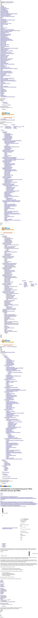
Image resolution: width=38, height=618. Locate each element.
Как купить (6, 462)
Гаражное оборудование (8, 497)
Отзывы (3, 544)
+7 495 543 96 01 (3, 95)
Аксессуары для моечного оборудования (15, 421)
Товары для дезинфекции (10, 411)
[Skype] (9, 486)
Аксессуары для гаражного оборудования (15, 372)
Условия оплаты (3, 589)
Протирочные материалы (10, 393)
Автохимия (8, 359)
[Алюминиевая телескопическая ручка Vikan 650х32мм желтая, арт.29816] (10, 528)
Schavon (1, 501)
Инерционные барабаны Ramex (8, 501)
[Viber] (6, 486)
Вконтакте (4, 109)
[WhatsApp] (8, 486)
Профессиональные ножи (10, 401)
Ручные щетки (15, 504)
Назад (6, 355)
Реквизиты (2, 591)
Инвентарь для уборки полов (20, 502)
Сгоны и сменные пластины (22, 504)
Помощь (1, 593)
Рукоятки (11, 504)
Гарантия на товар (3, 597)
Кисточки (27, 502)
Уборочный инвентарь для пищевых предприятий (14, 440)
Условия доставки (3, 590)
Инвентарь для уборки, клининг (11, 381)
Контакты (2, 585)
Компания (6, 467)
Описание (4, 543)
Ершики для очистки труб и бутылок (20, 501)
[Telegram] (10, 486)
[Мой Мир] (3, 486)
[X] (5, 486)
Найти (2, 610)
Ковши (30, 502)
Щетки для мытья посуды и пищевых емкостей (12, 505)
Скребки (28, 504)
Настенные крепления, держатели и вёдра (24, 503)
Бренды (1, 581)
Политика (2, 592)
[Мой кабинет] (0, 336)
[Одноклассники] (2, 486)
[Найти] (1, 4)
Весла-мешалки (12, 502)
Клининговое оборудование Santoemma (13, 389)
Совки (31, 504)
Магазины (2, 588)
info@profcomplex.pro (4, 106)
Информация (2, 586)
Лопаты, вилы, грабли (13, 503)
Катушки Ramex (7, 502)
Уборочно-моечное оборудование (12, 419)
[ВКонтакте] (1, 486)
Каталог (5, 356)
